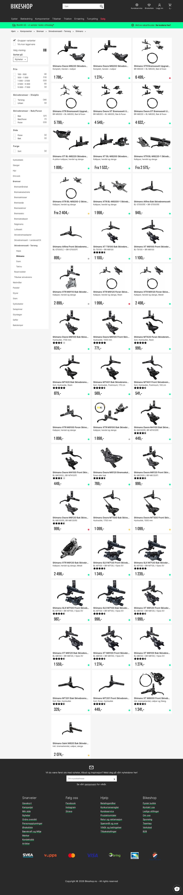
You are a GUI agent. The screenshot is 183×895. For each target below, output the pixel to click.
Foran (20, 122)
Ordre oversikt (29, 819)
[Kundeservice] (137, 5)
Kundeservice (107, 811)
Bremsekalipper (21, 219)
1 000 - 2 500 (23, 81)
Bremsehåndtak (21, 187)
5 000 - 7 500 (23, 87)
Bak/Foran (22, 119)
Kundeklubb (28, 839)
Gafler (15, 320)
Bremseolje (19, 203)
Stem (15, 298)
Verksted (147, 827)
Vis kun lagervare (26, 44)
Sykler (14, 18)
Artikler (26, 843)
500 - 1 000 (22, 77)
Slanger (16, 165)
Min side (26, 811)
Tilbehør (56, 18)
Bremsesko (19, 213)
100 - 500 (22, 74)
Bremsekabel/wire (22, 192)
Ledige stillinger (151, 811)
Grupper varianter (26, 40)
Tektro (19, 266)
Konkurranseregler (109, 807)
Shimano (79, 31)
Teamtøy (147, 823)
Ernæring (79, 18)
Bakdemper (18, 325)
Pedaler (16, 288)
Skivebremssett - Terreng (59, 31)
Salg (102, 18)
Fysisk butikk (149, 803)
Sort (19, 151)
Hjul (14, 170)
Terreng (21, 100)
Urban (20, 103)
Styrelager (17, 314)
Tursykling (92, 18)
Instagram (71, 807)
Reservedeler (20, 272)
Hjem (13, 31)
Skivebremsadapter (22, 235)
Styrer (15, 293)
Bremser (40, 31)
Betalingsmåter (108, 803)
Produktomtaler (108, 815)
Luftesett (18, 229)
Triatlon (68, 18)
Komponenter (42, 18)
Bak (19, 116)
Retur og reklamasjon (111, 819)
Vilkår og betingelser (111, 827)
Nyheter (26, 815)
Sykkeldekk (18, 160)
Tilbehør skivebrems (23, 277)
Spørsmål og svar (109, 823)
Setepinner (17, 309)
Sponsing (147, 819)
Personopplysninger (32, 823)
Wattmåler (17, 282)
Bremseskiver (20, 208)
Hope (18, 251)
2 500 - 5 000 (23, 84)
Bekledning (26, 18)
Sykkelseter (18, 304)
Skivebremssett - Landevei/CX (27, 240)
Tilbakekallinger (108, 831)
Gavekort (27, 803)
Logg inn (159, 8)
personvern (90, 784)
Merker (25, 835)
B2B (145, 831)
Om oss (146, 815)
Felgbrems (18, 224)
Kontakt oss (149, 807)
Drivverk (16, 176)
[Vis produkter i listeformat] (44, 50)
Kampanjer (27, 807)
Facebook (71, 803)
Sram (18, 261)
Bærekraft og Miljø (31, 831)
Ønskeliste (27, 827)
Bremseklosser (20, 197)
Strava (69, 811)
